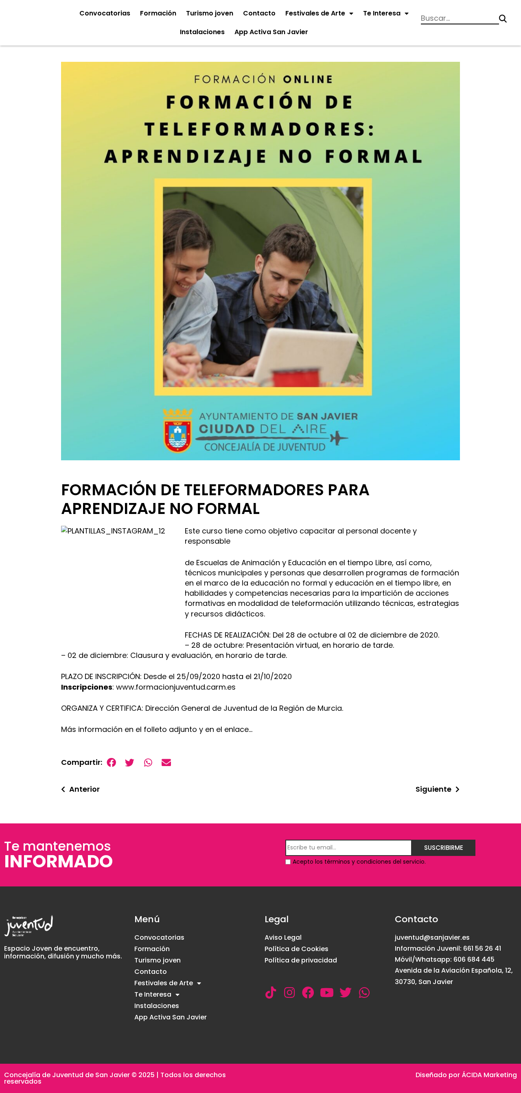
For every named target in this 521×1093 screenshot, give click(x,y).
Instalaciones (202, 32)
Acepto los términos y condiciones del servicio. (359, 862)
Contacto (259, 13)
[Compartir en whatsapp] (148, 762)
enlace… (238, 729)
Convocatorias (104, 13)
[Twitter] (345, 992)
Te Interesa (382, 13)
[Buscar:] (460, 19)
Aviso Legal (283, 937)
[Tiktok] (271, 992)
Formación (158, 13)
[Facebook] (308, 992)
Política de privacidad (301, 960)
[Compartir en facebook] (111, 762)
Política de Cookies (296, 949)
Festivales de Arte (315, 13)
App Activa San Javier (271, 32)
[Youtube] (327, 992)
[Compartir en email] (166, 762)
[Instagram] (289, 992)
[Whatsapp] (364, 992)
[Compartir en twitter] (129, 762)
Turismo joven (209, 13)
